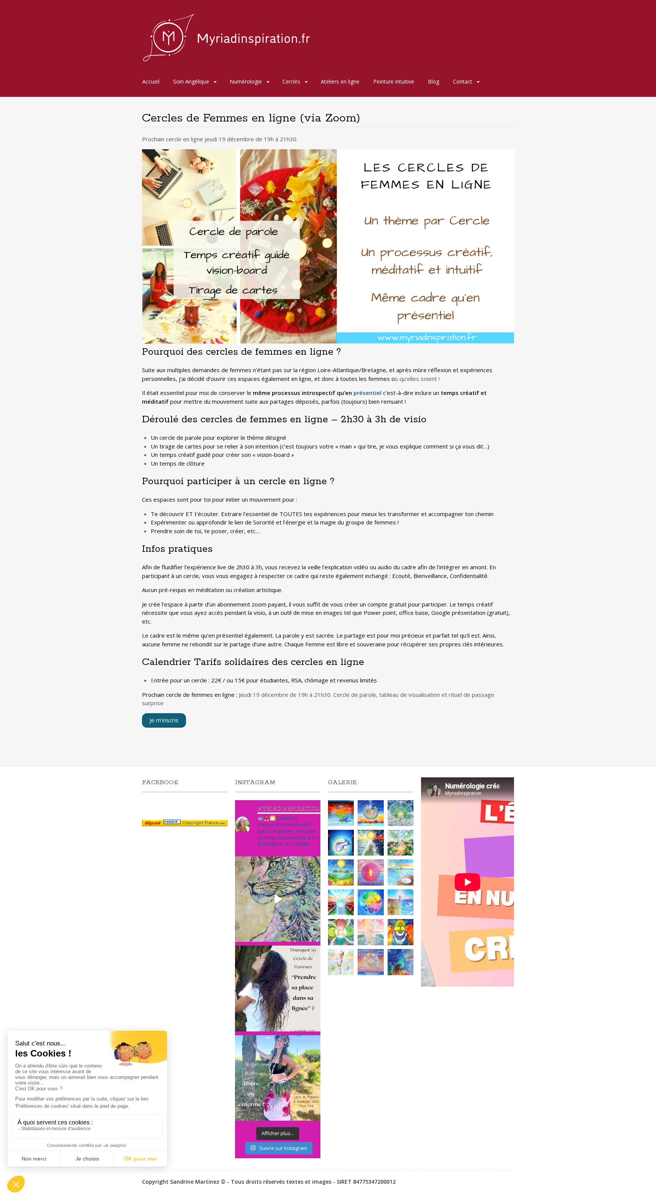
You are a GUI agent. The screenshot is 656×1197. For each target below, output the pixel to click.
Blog (433, 81)
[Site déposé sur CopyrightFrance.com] (184, 824)
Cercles (291, 81)
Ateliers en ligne (340, 81)
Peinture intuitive (393, 81)
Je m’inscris (164, 720)
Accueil (150, 81)
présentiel (367, 392)
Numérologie (246, 81)
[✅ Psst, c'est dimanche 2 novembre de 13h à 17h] (277, 988)
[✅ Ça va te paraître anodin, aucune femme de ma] (277, 1078)
